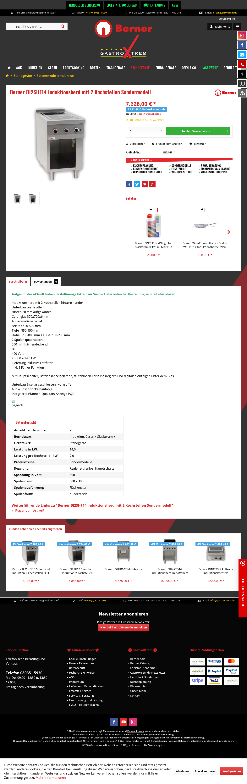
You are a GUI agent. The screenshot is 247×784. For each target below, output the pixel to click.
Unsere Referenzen (81, 663)
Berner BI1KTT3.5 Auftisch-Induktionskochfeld (216, 571)
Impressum (76, 682)
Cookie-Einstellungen (82, 659)
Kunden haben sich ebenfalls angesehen (35, 529)
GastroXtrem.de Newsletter (147, 672)
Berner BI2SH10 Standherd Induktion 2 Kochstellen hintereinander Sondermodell (77, 571)
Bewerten (199, 144)
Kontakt (135, 695)
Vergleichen (137, 144)
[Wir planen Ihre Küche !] (242, 83)
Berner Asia (137, 659)
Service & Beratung (81, 695)
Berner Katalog (140, 663)
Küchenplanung (154, 5)
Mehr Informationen (51, 778)
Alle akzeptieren (205, 771)
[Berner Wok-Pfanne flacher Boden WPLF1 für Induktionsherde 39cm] (205, 225)
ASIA (175, 5)
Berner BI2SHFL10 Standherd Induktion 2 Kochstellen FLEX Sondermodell (31, 571)
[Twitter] (137, 184)
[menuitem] (228, 18)
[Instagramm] (242, 35)
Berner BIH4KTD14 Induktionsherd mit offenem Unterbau (169, 571)
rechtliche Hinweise (82, 672)
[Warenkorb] (237, 26)
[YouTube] (123, 722)
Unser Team (138, 691)
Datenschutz (77, 668)
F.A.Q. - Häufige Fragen (84, 705)
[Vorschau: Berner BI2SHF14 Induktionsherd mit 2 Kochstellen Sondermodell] (17, 198)
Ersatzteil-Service (80, 691)
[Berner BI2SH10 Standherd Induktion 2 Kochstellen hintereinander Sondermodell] (77, 551)
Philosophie (137, 686)
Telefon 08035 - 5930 (24, 672)
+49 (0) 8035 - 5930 (96, 12)
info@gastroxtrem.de (224, 12)
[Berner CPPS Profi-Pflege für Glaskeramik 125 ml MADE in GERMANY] (153, 225)
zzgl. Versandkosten (150, 113)
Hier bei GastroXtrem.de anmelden (123, 627)
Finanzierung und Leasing (86, 700)
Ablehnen (182, 771)
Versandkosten (135, 731)
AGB (71, 677)
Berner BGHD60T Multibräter (123, 569)
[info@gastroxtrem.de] (242, 54)
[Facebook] (129, 184)
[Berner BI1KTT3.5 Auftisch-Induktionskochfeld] (216, 551)
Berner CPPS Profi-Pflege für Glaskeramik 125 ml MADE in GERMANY (153, 245)
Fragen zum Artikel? (168, 144)
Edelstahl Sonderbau (122, 5)
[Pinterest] (145, 184)
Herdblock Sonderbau (84, 5)
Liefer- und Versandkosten (86, 686)
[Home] (9, 67)
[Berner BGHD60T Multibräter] (123, 551)
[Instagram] (133, 722)
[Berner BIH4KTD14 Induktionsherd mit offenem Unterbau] (170, 551)
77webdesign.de (156, 745)
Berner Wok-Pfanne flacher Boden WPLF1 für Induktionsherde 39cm (205, 245)
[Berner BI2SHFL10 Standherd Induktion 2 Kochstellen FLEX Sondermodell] (31, 551)
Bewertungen (45, 281)
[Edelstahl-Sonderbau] (242, 93)
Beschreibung (18, 281)
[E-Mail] (152, 184)
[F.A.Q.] (242, 73)
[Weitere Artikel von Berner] (225, 92)
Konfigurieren (231, 771)
